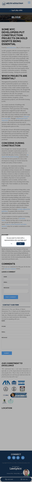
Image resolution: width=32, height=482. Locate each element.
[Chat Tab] (16, 241)
